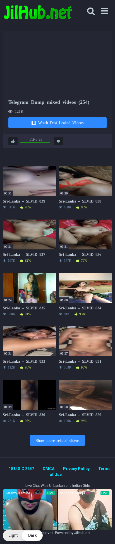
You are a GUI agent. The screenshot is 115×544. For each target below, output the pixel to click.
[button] (23, 535)
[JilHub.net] (38, 14)
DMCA (48, 468)
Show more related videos (57, 440)
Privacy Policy (76, 468)
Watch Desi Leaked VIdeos (59, 122)
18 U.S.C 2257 (21, 468)
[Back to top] (104, 532)
